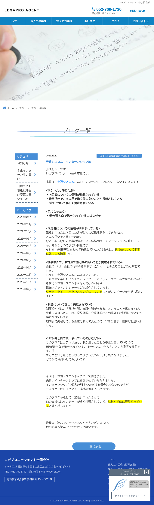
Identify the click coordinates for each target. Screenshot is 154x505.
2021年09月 (24, 238)
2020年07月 (24, 289)
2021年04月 (24, 267)
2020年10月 (24, 282)
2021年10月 (24, 231)
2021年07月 (24, 253)
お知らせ (23, 163)
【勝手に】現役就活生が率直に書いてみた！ (24, 192)
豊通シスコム (65, 181)
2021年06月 (24, 260)
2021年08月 (24, 245)
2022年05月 (24, 216)
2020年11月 (24, 274)
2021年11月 (24, 224)
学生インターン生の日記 (24, 174)
